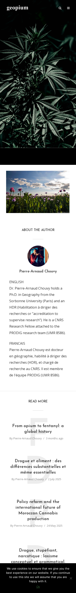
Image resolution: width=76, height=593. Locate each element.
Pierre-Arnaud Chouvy (27, 438)
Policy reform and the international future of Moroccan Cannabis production (38, 510)
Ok (38, 586)
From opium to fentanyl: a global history (38, 429)
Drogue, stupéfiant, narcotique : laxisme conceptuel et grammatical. (38, 556)
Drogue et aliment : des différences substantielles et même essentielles (38, 467)
